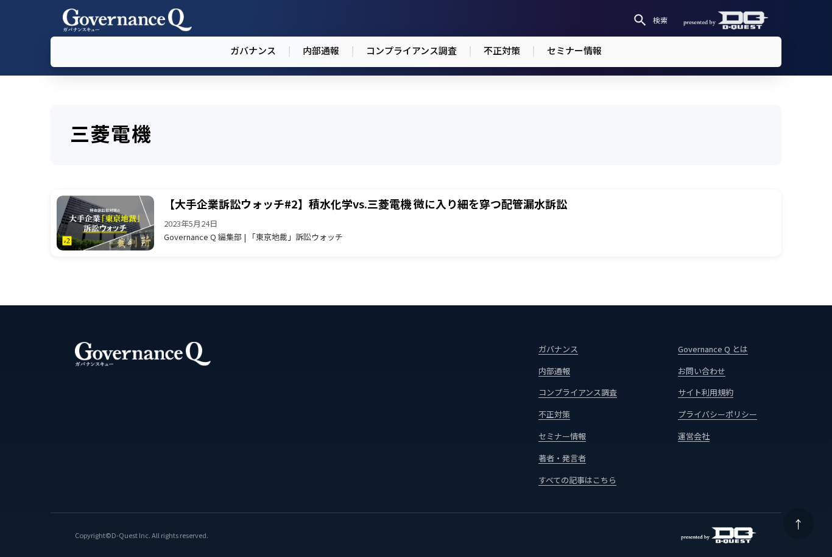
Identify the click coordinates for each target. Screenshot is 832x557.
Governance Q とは (713, 349)
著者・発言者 (562, 458)
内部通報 (321, 50)
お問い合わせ (701, 371)
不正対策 (502, 50)
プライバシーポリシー (717, 414)
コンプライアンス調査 (411, 50)
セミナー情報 (574, 50)
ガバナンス (253, 50)
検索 (660, 20)
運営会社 (694, 436)
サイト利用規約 (705, 392)
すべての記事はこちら (577, 480)
